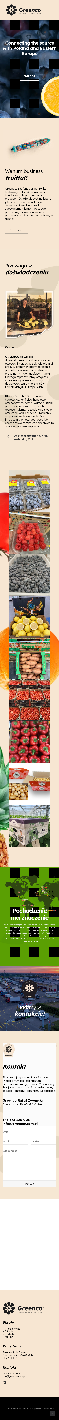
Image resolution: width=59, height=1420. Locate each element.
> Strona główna (11, 1328)
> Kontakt (8, 1336)
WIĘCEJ (29, 76)
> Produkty (8, 1334)
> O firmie (8, 1331)
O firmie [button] (18, 230)
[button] (51, 10)
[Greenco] (24, 10)
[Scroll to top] (52, 1413)
